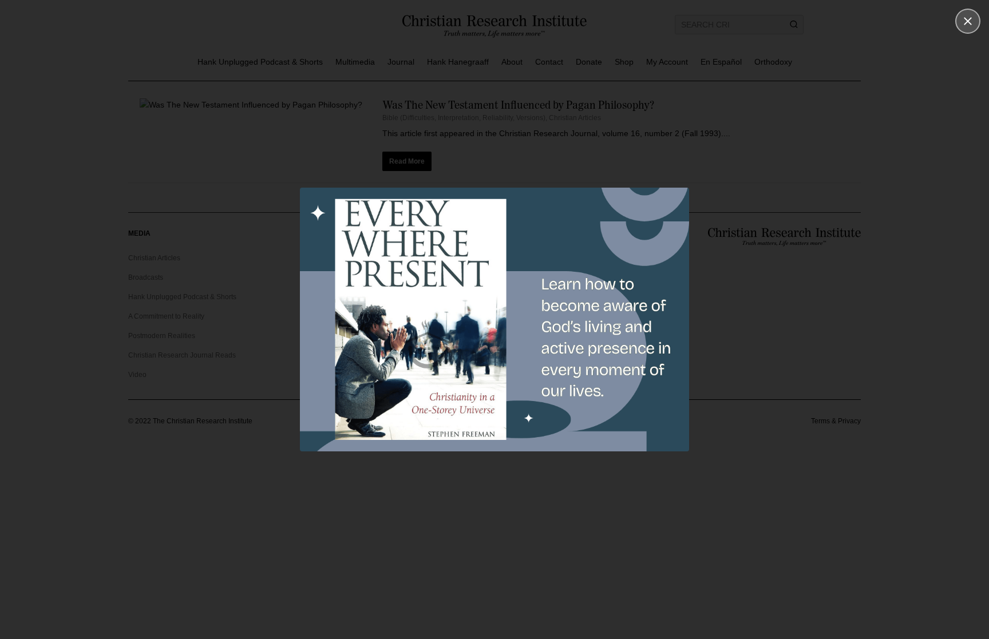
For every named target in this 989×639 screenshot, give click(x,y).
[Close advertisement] (967, 21)
